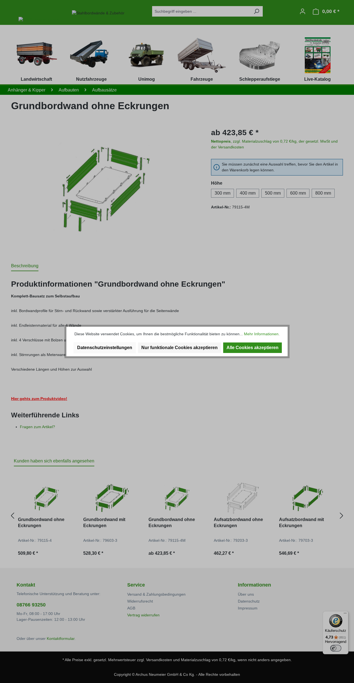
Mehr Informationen (261, 334)
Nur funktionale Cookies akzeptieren (179, 347)
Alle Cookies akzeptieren (252, 347)
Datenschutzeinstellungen (104, 347)
